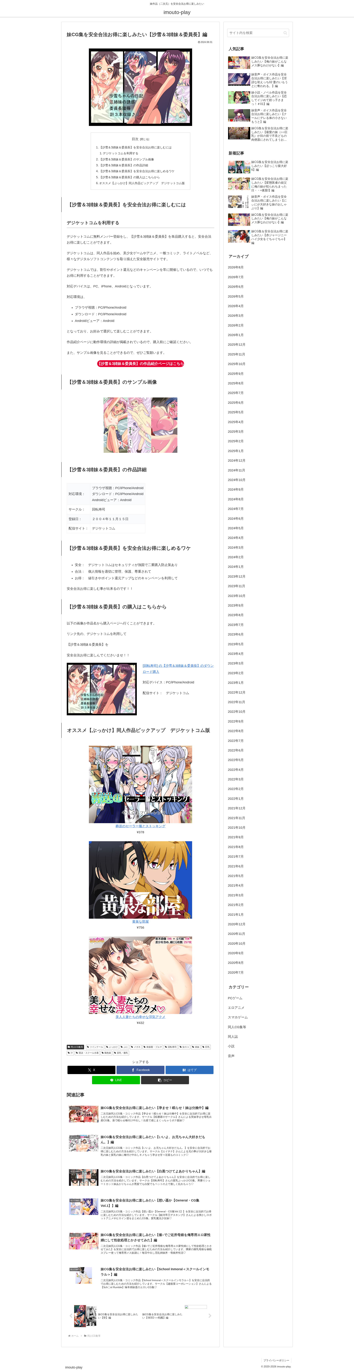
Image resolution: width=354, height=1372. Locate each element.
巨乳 (207, 1047)
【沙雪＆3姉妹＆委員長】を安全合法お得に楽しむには (135, 147)
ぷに (126, 1047)
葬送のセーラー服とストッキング (140, 826)
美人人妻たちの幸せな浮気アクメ (140, 1017)
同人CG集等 (77, 1047)
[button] (165, 1080)
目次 (135, 139)
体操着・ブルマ (154, 1047)
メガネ (137, 1047)
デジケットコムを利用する (120, 153)
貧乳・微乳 (122, 1053)
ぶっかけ (113, 1047)
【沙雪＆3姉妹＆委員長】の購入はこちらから (129, 177)
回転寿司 (172, 1047)
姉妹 (197, 1047)
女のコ (185, 1047)
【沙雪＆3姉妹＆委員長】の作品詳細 (123, 165)
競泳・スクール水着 (89, 1053)
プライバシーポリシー (276, 1360)
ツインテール (96, 1047)
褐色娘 (107, 1053)
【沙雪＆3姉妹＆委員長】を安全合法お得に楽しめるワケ (137, 171)
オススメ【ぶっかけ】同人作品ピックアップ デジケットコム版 (142, 183)
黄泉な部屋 (140, 921)
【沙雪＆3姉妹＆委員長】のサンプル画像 (126, 159)
